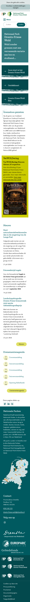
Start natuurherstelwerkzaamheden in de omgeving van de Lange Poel (15, 233)
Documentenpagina (10, 593)
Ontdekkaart (13, 85)
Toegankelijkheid (9, 599)
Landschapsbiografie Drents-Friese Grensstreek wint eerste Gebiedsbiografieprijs (14, 302)
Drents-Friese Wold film (16, 99)
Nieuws (21, 344)
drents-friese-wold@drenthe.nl (14, 512)
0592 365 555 (7, 508)
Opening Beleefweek (16, 383)
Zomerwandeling (15, 357)
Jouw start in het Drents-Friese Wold (16, 71)
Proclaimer (7, 590)
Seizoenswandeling (16, 364)
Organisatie (7, 596)
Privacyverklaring (9, 587)
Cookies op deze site (10, 584)
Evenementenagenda (17, 390)
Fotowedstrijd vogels (12, 270)
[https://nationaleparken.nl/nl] (15, 489)
